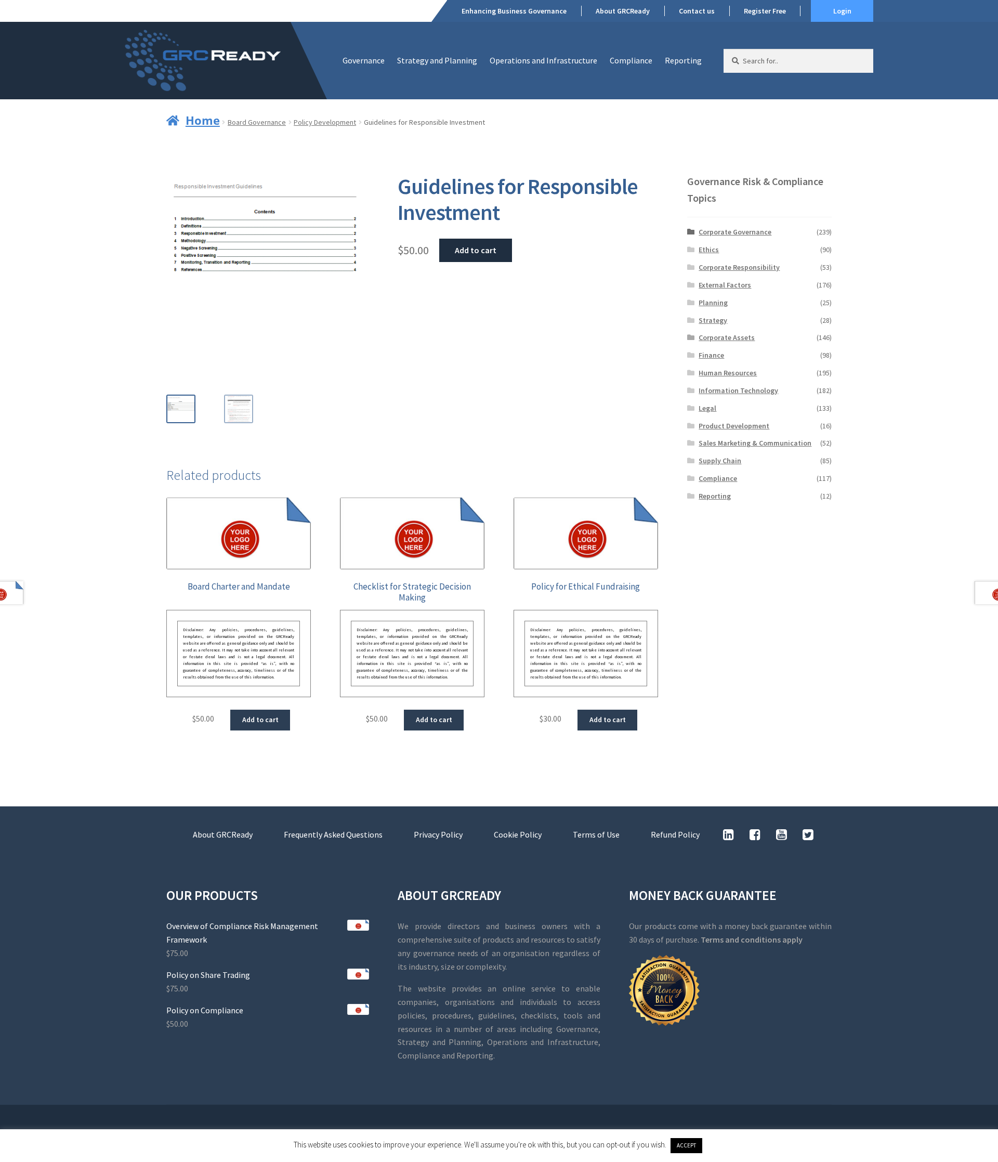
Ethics (709, 249)
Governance (364, 60)
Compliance (631, 60)
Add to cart (475, 250)
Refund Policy (675, 834)
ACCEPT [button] (686, 1145)
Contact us (697, 11)
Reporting (683, 60)
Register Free (765, 11)
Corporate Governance (735, 232)
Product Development (734, 425)
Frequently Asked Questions (333, 834)
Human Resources (728, 372)
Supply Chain (720, 460)
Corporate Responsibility (739, 267)
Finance (711, 355)
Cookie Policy (518, 834)
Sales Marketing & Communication (755, 443)
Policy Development (325, 122)
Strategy (713, 320)
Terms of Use (596, 834)
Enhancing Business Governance (514, 11)
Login (842, 11)
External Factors (725, 285)
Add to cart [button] (260, 719)
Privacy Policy (438, 834)
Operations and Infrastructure (543, 60)
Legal (707, 408)
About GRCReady (623, 11)
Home (203, 120)
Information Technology (738, 390)
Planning (713, 302)
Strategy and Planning (437, 60)
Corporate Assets (727, 337)
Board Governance (257, 122)
